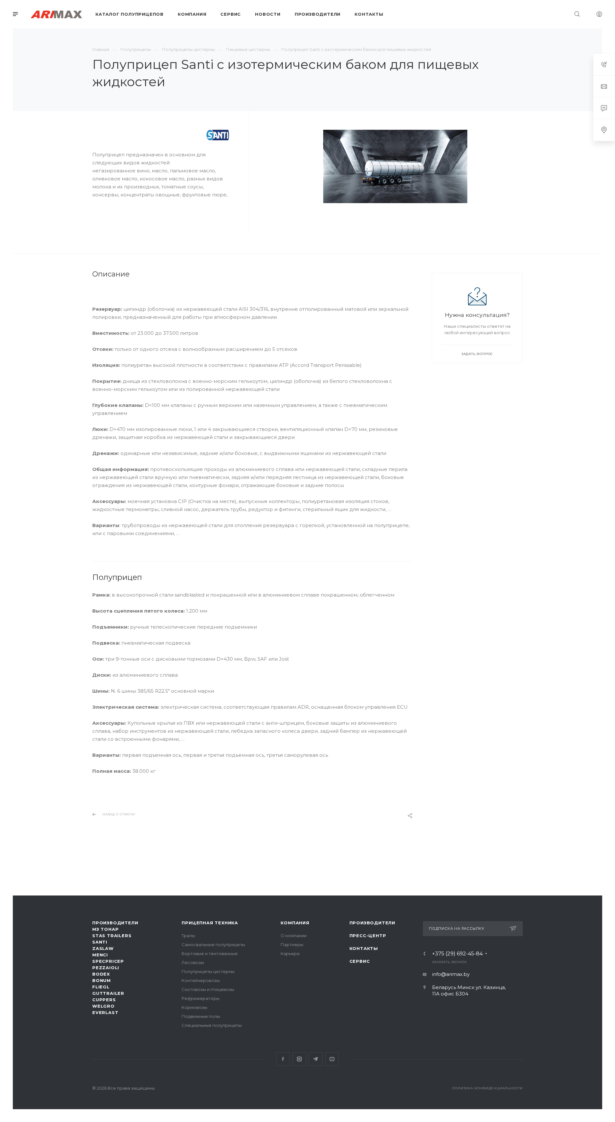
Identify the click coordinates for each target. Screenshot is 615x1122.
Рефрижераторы (200, 998)
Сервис (359, 961)
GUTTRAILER (108, 993)
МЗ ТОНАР (105, 929)
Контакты (363, 948)
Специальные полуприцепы (212, 1025)
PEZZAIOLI (105, 967)
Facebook (283, 1059)
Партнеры (292, 944)
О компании (294, 935)
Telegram (316, 1059)
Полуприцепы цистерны (208, 971)
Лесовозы (193, 962)
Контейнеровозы (201, 980)
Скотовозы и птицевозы (208, 989)
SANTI (99, 942)
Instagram (299, 1059)
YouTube (332, 1059)
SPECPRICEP (108, 961)
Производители (115, 922)
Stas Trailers (111, 935)
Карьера (290, 953)
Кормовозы (194, 1007)
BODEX (101, 974)
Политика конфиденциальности (487, 1088)
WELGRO (103, 1006)
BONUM (101, 980)
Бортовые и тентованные (210, 953)
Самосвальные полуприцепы (213, 944)
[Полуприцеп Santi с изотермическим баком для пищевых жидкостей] (395, 166)
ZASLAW (103, 948)
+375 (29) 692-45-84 (457, 953)
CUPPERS (104, 999)
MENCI (100, 954)
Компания (295, 922)
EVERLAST (105, 1012)
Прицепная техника (210, 922)
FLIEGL (101, 986)
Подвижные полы (201, 1016)
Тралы (188, 935)
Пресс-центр (367, 935)
